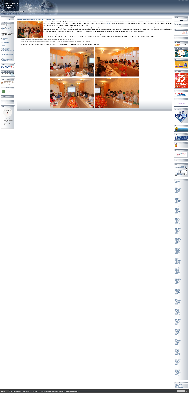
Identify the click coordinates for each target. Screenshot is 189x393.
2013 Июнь (177, 209)
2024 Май (177, 349)
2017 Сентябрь (178, 260)
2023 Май (177, 335)
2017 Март (177, 253)
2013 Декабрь (177, 214)
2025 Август (177, 365)
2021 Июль (177, 311)
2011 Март (177, 182)
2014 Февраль (178, 217)
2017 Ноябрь (177, 262)
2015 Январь (177, 227)
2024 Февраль (178, 345)
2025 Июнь (177, 363)
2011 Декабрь (177, 191)
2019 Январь (177, 278)
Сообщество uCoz (178, 385)
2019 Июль (177, 284)
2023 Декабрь (177, 343)
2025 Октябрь (178, 368)
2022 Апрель (177, 321)
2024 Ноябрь (177, 355)
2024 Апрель (177, 348)
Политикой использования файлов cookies (70, 391)
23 (175, 174)
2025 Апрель (177, 361)
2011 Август (177, 187)
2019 (21, 16)
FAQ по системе (178, 386)
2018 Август (177, 272)
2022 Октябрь (178, 328)
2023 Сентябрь (178, 340)
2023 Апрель (177, 334)
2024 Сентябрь (178, 353)
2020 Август (177, 299)
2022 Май (177, 322)
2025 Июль (177, 364)
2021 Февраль (178, 305)
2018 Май (177, 269)
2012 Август (177, 199)
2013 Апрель (177, 207)
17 (28, 16)
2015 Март (177, 229)
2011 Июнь (177, 186)
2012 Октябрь (178, 201)
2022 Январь (177, 318)
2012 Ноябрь (177, 202)
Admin (27, 109)
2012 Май (177, 197)
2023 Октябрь (178, 341)
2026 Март (177, 373)
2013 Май (177, 208)
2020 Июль (177, 298)
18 (179, 173)
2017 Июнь (177, 257)
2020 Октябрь (178, 301)
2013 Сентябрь (178, 211)
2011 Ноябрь (177, 190)
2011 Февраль (178, 181)
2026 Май (177, 375)
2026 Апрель (177, 374)
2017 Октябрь (178, 261)
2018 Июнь (177, 270)
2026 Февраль (178, 372)
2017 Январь (177, 251)
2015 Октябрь (178, 234)
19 (181, 173)
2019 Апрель (177, 281)
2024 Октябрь (178, 354)
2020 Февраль (178, 292)
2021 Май (177, 309)
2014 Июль (177, 221)
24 (177, 174)
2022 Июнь (177, 323)
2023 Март (177, 333)
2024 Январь (177, 344)
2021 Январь (177, 304)
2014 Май (177, 220)
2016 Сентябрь (178, 247)
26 (181, 174)
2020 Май (177, 295)
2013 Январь (177, 203)
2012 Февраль (178, 193)
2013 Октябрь (178, 212)
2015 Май (177, 231)
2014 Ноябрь (177, 224)
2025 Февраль (178, 359)
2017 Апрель (177, 254)
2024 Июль (177, 351)
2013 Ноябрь (177, 213)
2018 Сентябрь (178, 273)
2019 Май (177, 282)
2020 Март (177, 293)
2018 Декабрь (177, 277)
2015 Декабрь (177, 237)
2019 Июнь (177, 283)
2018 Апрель (177, 268)
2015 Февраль (178, 228)
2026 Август (177, 379)
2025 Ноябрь (177, 369)
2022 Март (177, 320)
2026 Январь (177, 371)
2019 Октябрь (178, 288)
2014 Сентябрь (178, 222)
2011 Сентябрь (178, 188)
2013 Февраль (178, 204)
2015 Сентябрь (178, 233)
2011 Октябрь (177, 189)
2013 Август (177, 210)
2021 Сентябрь (178, 313)
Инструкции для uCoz (179, 387)
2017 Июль (177, 258)
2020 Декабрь (177, 303)
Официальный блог (178, 384)
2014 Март (177, 218)
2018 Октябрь (178, 274)
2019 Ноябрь (177, 289)
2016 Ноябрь (177, 249)
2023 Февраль (178, 332)
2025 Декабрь (177, 370)
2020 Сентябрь (178, 300)
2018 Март (177, 267)
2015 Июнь (177, 232)
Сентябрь (25, 16)
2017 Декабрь (177, 263)
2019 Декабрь (177, 290)
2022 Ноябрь (177, 329)
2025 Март (177, 360)
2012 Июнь (177, 198)
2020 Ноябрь (177, 302)
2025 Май (177, 362)
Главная (20, 11)
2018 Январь (177, 264)
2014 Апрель (177, 219)
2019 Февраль (178, 279)
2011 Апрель (177, 183)
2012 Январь (177, 192)
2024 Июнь (177, 350)
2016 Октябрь (178, 248)
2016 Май (177, 242)
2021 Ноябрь (177, 315)
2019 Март (177, 280)
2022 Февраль (178, 319)
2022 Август (177, 325)
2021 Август (177, 312)
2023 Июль (177, 338)
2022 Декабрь (177, 330)
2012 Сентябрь (178, 200)
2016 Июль (177, 244)
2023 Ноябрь (177, 342)
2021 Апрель (177, 308)
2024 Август (177, 352)
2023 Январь (177, 331)
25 (179, 174)
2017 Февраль (178, 252)
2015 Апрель (177, 230)
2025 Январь (177, 358)
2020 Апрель (177, 294)
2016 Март (177, 240)
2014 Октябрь (178, 223)
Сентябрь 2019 (183, 166)
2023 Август (177, 339)
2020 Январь (177, 291)
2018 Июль (177, 271)
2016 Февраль (178, 239)
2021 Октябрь (178, 314)
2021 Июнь (177, 310)
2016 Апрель (177, 241)
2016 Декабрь (177, 250)
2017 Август (177, 259)
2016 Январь (177, 238)
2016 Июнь (177, 243)
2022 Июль (177, 324)
